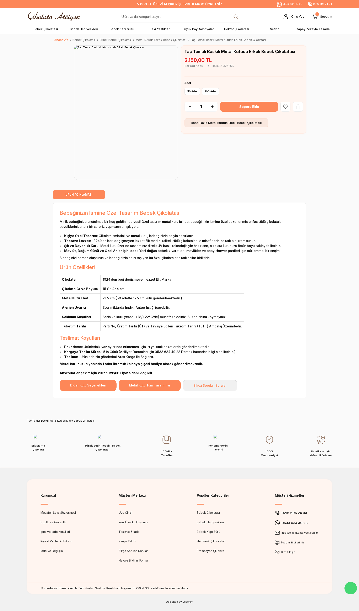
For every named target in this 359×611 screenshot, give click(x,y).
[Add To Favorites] (285, 107)
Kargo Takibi (127, 541)
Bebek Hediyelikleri (210, 522)
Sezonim (187, 601)
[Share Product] (298, 107)
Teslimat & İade (129, 531)
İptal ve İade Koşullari (55, 531)
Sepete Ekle (249, 107)
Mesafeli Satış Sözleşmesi (58, 512)
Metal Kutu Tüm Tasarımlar (149, 385)
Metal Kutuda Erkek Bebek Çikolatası (235, 123)
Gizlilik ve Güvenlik (53, 522)
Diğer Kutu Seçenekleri (88, 385)
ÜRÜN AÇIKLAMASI (78, 194)
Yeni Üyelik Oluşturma (133, 522)
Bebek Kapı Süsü (208, 531)
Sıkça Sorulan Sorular (210, 385)
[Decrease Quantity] (187, 107)
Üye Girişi (125, 512)
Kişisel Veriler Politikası (56, 541)
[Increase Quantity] (214, 107)
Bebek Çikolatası (208, 512)
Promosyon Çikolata (210, 551)
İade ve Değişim (52, 551)
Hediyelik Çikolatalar (211, 541)
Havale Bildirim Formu (133, 560)
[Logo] (55, 16)
